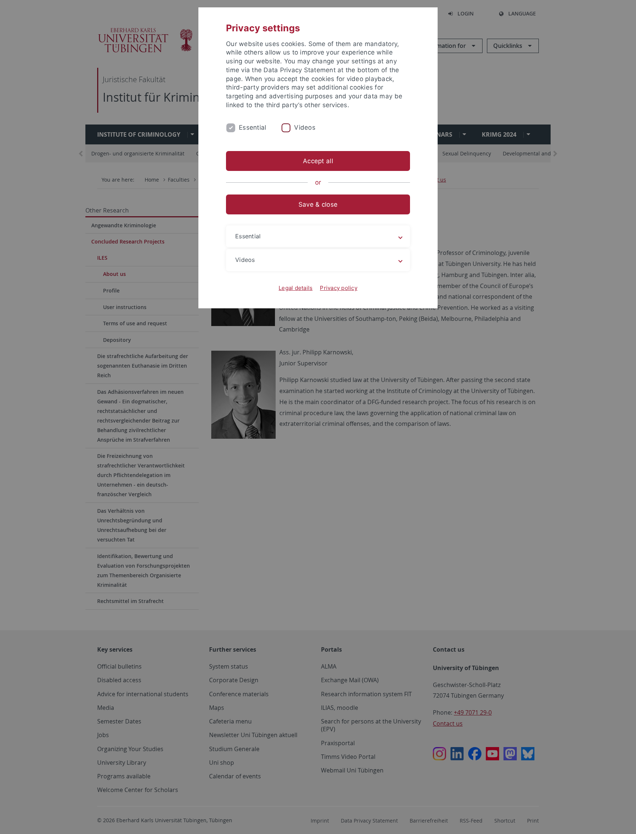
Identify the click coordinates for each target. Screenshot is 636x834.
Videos (304, 127)
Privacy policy (338, 287)
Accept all (318, 161)
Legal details (295, 287)
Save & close (318, 204)
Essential (252, 127)
